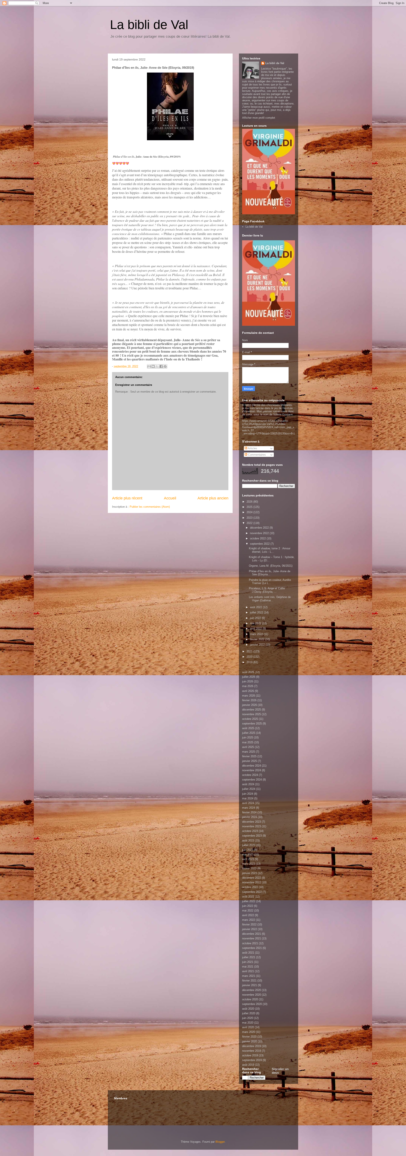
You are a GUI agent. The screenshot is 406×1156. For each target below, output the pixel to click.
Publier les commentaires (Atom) (150, 506)
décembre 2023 (251, 821)
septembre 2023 (252, 835)
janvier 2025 (249, 761)
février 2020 (249, 1036)
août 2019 (248, 1064)
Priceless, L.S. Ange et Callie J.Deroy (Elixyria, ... (267, 590)
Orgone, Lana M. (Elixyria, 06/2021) (270, 565)
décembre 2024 (251, 765)
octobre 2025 (250, 718)
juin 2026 (247, 681)
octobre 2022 (258, 538)
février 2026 (249, 700)
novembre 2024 (251, 770)
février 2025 (249, 756)
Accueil (170, 498)
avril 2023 (248, 859)
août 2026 (248, 672)
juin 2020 (247, 1018)
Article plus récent (127, 498)
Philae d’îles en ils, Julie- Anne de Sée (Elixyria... (269, 573)
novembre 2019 (251, 1050)
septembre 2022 (260, 543)
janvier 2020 (249, 1041)
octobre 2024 (250, 775)
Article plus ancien (213, 498)
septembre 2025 (252, 723)
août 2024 (248, 784)
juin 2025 (247, 737)
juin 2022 (256, 618)
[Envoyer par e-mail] (149, 366)
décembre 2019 (251, 1046)
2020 (250, 656)
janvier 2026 (249, 705)
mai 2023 (247, 854)
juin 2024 (247, 793)
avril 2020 (248, 1027)
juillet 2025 (248, 732)
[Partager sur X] (157, 366)
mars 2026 (248, 695)
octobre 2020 (250, 999)
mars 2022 (257, 634)
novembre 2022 (260, 533)
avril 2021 (248, 971)
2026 (250, 501)
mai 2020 (247, 1022)
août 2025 (248, 728)
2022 (250, 523)
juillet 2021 (248, 957)
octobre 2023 (250, 831)
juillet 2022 (257, 612)
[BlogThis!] (153, 366)
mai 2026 (247, 686)
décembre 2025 (251, 709)
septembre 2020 (252, 1004)
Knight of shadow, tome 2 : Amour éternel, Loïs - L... (269, 550)
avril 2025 (248, 747)
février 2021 (249, 980)
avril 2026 (248, 691)
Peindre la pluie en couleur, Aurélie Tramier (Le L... (270, 581)
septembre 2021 (252, 948)
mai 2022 (256, 623)
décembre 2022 (260, 527)
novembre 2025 (251, 714)
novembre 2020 (251, 994)
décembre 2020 (251, 990)
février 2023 (249, 868)
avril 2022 (256, 628)
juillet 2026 (248, 676)
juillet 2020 (248, 1013)
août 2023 (248, 840)
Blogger (220, 1141)
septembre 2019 (252, 1060)
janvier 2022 (258, 644)
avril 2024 (248, 803)
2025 (250, 507)
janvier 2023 (249, 873)
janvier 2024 (249, 817)
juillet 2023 (248, 845)
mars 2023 (248, 863)
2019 (250, 662)
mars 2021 (248, 975)
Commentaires (256, 454)
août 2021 (248, 952)
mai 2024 (247, 798)
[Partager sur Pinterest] (165, 366)
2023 (250, 517)
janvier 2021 (249, 985)
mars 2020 (248, 1032)
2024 (250, 512)
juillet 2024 (248, 788)
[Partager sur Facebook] (161, 366)
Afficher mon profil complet (258, 117)
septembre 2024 (252, 779)
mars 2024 (248, 807)
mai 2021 (247, 966)
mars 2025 (248, 751)
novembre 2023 (251, 826)
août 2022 (256, 607)
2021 (250, 651)
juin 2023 (247, 849)
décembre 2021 (251, 933)
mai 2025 (247, 742)
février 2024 (249, 812)
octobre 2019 (250, 1055)
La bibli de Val (149, 25)
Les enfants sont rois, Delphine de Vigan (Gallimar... (270, 598)
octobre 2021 (250, 943)
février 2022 (257, 639)
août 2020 (248, 1008)
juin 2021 (247, 962)
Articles (252, 448)
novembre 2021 (251, 938)
